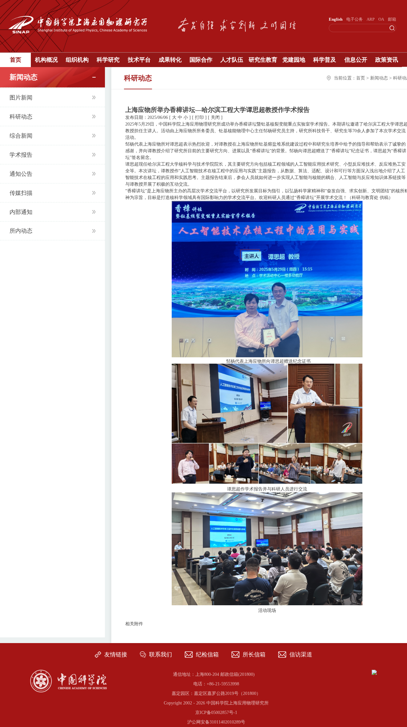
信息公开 (355, 60)
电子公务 (354, 19)
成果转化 (170, 60)
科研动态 (21, 116)
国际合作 (201, 60)
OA (381, 19)
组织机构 (77, 60)
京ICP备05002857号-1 (216, 712)
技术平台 (139, 60)
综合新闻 (21, 136)
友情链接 (115, 654)
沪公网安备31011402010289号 (216, 722)
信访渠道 (300, 654)
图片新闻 (21, 97)
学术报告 (21, 155)
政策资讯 (386, 60)
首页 (15, 60)
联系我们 (160, 654)
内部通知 (21, 212)
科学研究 (108, 60)
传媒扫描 (21, 193)
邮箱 (392, 19)
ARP (371, 19)
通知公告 (21, 174)
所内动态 (21, 231)
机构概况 (46, 60)
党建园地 (293, 60)
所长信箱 (254, 654)
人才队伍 (231, 60)
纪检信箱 (207, 654)
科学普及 (324, 60)
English (335, 19)
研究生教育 (263, 60)
